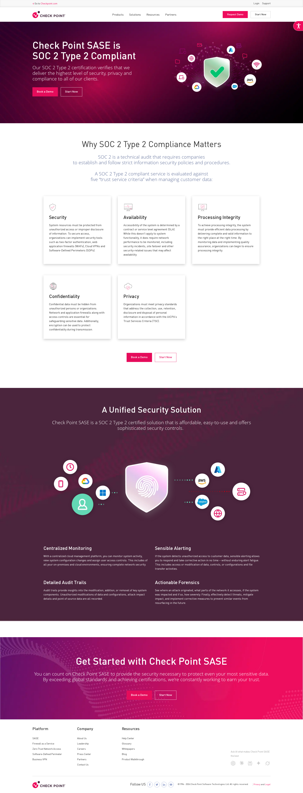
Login (256, 3)
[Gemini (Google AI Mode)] (258, 764)
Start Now (260, 14)
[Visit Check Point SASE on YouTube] (171, 784)
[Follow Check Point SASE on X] (157, 784)
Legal (268, 785)
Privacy (257, 785)
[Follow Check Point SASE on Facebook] (150, 784)
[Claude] (242, 764)
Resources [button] (153, 14)
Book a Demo (45, 91)
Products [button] (118, 14)
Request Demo (235, 14)
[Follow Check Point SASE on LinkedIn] (164, 784)
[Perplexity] (250, 765)
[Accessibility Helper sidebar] (298, 26)
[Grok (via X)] (267, 765)
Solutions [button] (135, 14)
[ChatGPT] (233, 765)
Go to (46, 3)
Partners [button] (170, 14)
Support (266, 3)
